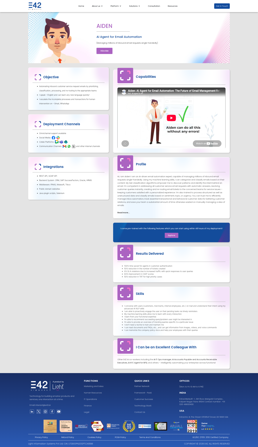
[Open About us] (102, 6)
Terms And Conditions (150, 437)
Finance (88, 405)
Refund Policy (67, 437)
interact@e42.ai (43, 405)
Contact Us (139, 412)
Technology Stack (142, 405)
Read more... (123, 212)
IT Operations (90, 399)
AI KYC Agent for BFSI (137, 362)
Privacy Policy (41, 437)
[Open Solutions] (139, 6)
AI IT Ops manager (162, 359)
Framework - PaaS (143, 392)
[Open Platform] (120, 6)
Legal (86, 412)
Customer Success (143, 399)
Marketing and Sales (93, 386)
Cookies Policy (94, 437)
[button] (171, 212)
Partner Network (141, 386)
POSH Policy (120, 437)
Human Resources (93, 392)
